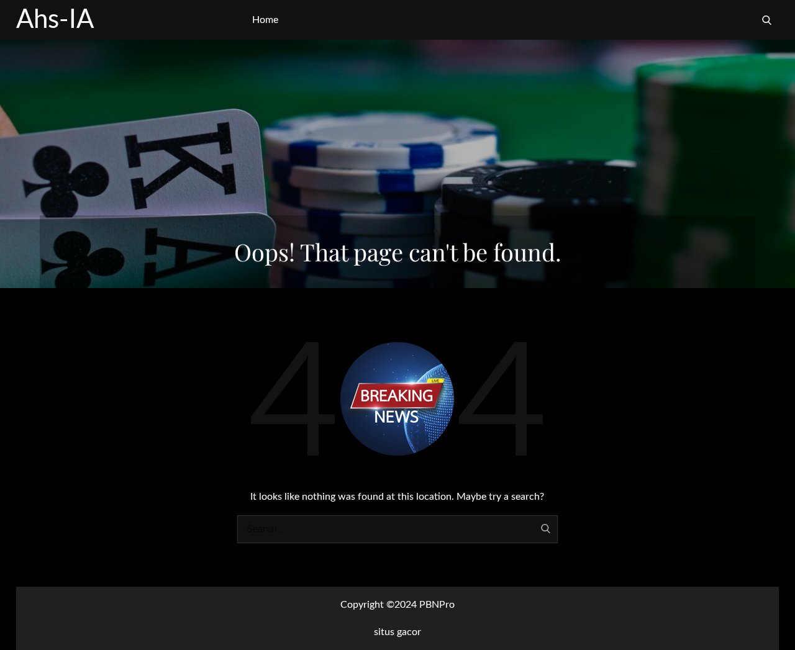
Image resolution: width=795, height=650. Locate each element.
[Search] (767, 20)
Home (265, 20)
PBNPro (437, 605)
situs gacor (397, 632)
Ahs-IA (55, 20)
